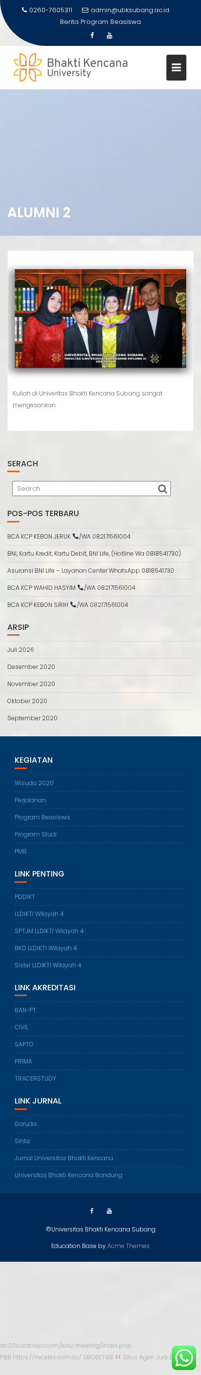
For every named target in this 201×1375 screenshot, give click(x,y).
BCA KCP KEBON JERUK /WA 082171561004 (69, 536)
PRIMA (23, 1061)
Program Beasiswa (110, 21)
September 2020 (32, 718)
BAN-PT (25, 1010)
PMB (21, 851)
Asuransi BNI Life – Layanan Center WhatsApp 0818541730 (90, 570)
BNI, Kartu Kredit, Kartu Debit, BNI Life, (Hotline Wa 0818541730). (94, 553)
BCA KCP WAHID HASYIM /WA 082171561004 (71, 587)
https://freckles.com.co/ (47, 1357)
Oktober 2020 (27, 701)
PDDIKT (25, 897)
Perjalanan (30, 800)
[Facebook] (92, 35)
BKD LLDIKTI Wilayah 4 (46, 948)
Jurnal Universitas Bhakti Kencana (64, 1158)
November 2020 (31, 684)
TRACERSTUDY (35, 1078)
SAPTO (24, 1044)
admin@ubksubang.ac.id (130, 10)
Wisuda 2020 (34, 783)
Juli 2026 (20, 650)
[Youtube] (109, 35)
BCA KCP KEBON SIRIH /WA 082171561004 (67, 605)
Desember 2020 (31, 667)
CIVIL (21, 1027)
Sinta (22, 1141)
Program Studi (36, 834)
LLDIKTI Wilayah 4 (39, 914)
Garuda (26, 1124)
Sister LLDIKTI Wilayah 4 (48, 965)
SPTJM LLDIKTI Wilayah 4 (49, 931)
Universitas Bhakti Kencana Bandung (68, 1175)
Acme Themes (128, 1246)
